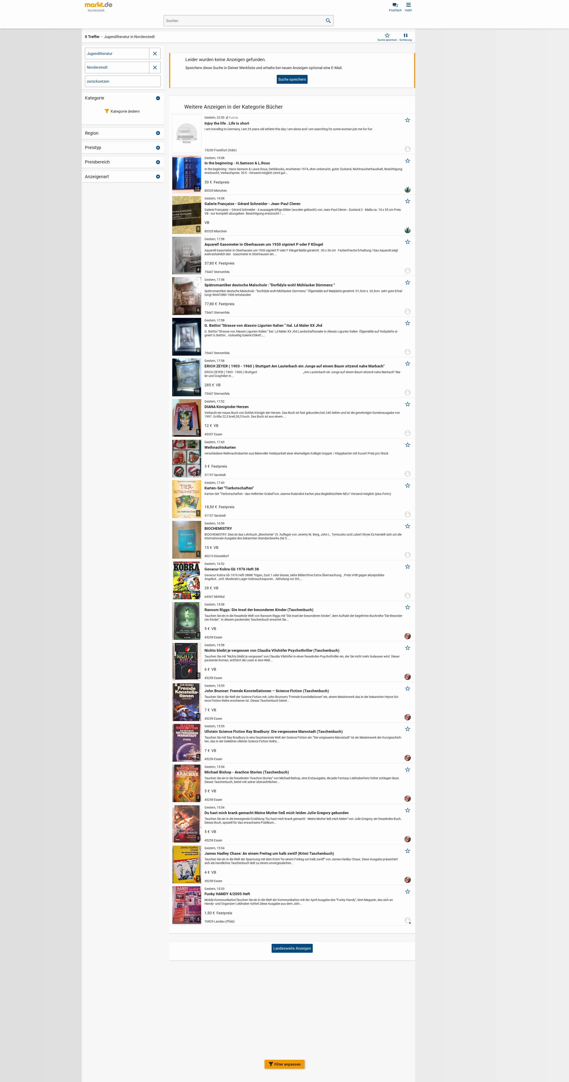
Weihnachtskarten (220, 447)
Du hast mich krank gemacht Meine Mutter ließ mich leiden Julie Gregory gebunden (276, 813)
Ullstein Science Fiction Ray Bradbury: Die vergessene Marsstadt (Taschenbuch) (273, 731)
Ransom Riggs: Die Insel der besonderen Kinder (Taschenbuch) (258, 610)
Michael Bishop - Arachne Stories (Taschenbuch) (246, 772)
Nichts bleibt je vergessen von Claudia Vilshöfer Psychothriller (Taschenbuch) (271, 650)
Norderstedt (97, 67)
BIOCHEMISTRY (218, 528)
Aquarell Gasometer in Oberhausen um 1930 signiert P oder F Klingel (263, 244)
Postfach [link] (395, 10)
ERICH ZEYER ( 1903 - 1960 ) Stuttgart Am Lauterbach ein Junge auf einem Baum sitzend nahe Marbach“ (294, 366)
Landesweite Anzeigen (292, 948)
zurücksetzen (98, 81)
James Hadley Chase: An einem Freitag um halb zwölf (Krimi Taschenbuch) (269, 853)
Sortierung (405, 40)
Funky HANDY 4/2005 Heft (227, 894)
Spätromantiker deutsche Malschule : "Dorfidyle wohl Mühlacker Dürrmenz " (269, 285)
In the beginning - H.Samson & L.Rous (237, 163)
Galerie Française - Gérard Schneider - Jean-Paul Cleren (252, 203)
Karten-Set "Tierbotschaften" (229, 488)
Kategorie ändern (125, 111)
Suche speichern (387, 40)
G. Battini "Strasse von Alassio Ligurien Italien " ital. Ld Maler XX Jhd (263, 325)
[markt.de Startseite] (98, 4)
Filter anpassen (287, 1064)
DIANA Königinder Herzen (226, 407)
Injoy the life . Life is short (226, 123)
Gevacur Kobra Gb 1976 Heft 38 (231, 569)
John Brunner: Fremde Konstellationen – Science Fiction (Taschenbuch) (266, 691)
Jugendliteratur (99, 53)
